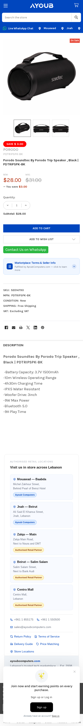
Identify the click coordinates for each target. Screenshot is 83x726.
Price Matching (49, 644)
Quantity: (9, 197)
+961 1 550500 (50, 619)
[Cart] (77, 5)
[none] (41, 77)
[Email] (13, 327)
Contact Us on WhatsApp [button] (25, 249)
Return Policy (22, 636)
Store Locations (24, 651)
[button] (41, 239)
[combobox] (36, 17)
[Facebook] (6, 327)
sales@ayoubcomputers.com (32, 627)
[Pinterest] (42, 327)
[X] (28, 327)
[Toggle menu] (5, 5)
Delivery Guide (23, 644)
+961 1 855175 (23, 619)
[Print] (21, 327)
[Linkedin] (35, 327)
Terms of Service (49, 636)
